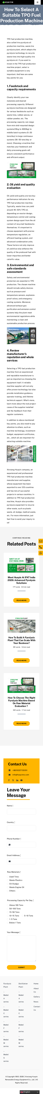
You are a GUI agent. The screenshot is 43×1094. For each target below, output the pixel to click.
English (26, 1092)
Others (12, 891)
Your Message (13, 932)
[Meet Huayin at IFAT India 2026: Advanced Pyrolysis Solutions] (21, 558)
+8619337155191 (19, 770)
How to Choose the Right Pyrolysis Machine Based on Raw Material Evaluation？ (21, 701)
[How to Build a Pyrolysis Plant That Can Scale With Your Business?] (21, 618)
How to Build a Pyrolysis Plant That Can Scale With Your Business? (21, 640)
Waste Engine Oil (16, 887)
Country (11, 822)
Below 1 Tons (15, 923)
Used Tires (14, 877)
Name (10, 806)
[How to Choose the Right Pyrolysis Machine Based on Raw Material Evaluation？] (21, 679)
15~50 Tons (14, 912)
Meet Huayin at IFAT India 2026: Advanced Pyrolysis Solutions (21, 580)
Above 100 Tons (16, 905)
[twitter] (13, 780)
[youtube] (21, 780)
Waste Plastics (15, 880)
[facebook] (9, 780)
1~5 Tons (13, 919)
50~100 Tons (15, 909)
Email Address (14, 855)
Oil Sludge (14, 884)
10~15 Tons (14, 916)
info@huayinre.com (20, 775)
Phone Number (14, 839)
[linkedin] (17, 780)
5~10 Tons (28, 916)
